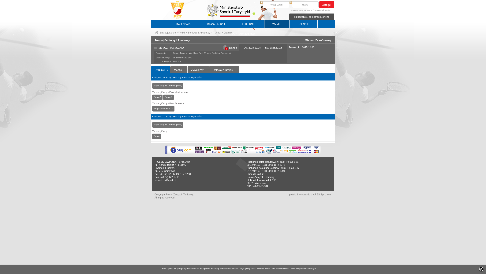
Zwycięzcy (197, 69)
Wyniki (181, 32)
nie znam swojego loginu (301, 10)
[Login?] (261, 2)
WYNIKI (276, 24)
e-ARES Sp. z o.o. (321, 194)
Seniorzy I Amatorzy (199, 32)
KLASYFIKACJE (216, 24)
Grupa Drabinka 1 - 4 (163, 108)
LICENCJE (303, 24)
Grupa (156, 136)
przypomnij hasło (322, 10)
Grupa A (157, 97)
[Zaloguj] (326, 4)
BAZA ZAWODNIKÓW (243, 34)
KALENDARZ (183, 24)
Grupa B (168, 97)
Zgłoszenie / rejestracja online (312, 16)
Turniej (217, 32)
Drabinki (160, 69)
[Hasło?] (291, 2)
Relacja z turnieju (223, 69)
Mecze (178, 69)
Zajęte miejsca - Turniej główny (168, 85)
